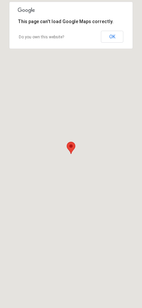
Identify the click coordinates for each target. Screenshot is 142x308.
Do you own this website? (41, 37)
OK (112, 36)
